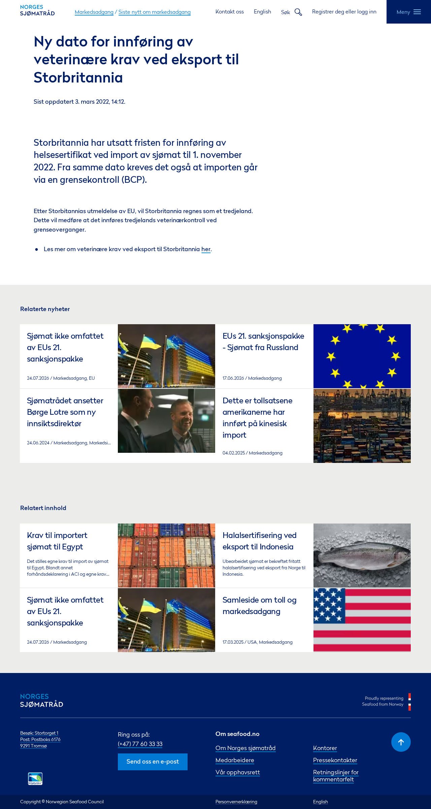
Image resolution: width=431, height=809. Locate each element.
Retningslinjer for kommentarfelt (336, 776)
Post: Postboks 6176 (40, 739)
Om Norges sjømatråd (246, 747)
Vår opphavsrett (238, 772)
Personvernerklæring (236, 801)
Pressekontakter (335, 760)
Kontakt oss (230, 11)
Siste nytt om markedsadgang (155, 11)
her (205, 249)
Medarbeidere (235, 760)
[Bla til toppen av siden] (401, 742)
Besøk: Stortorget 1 (39, 733)
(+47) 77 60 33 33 (140, 743)
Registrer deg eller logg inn (344, 11)
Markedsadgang (94, 11)
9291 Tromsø (33, 745)
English (262, 11)
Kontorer (325, 747)
